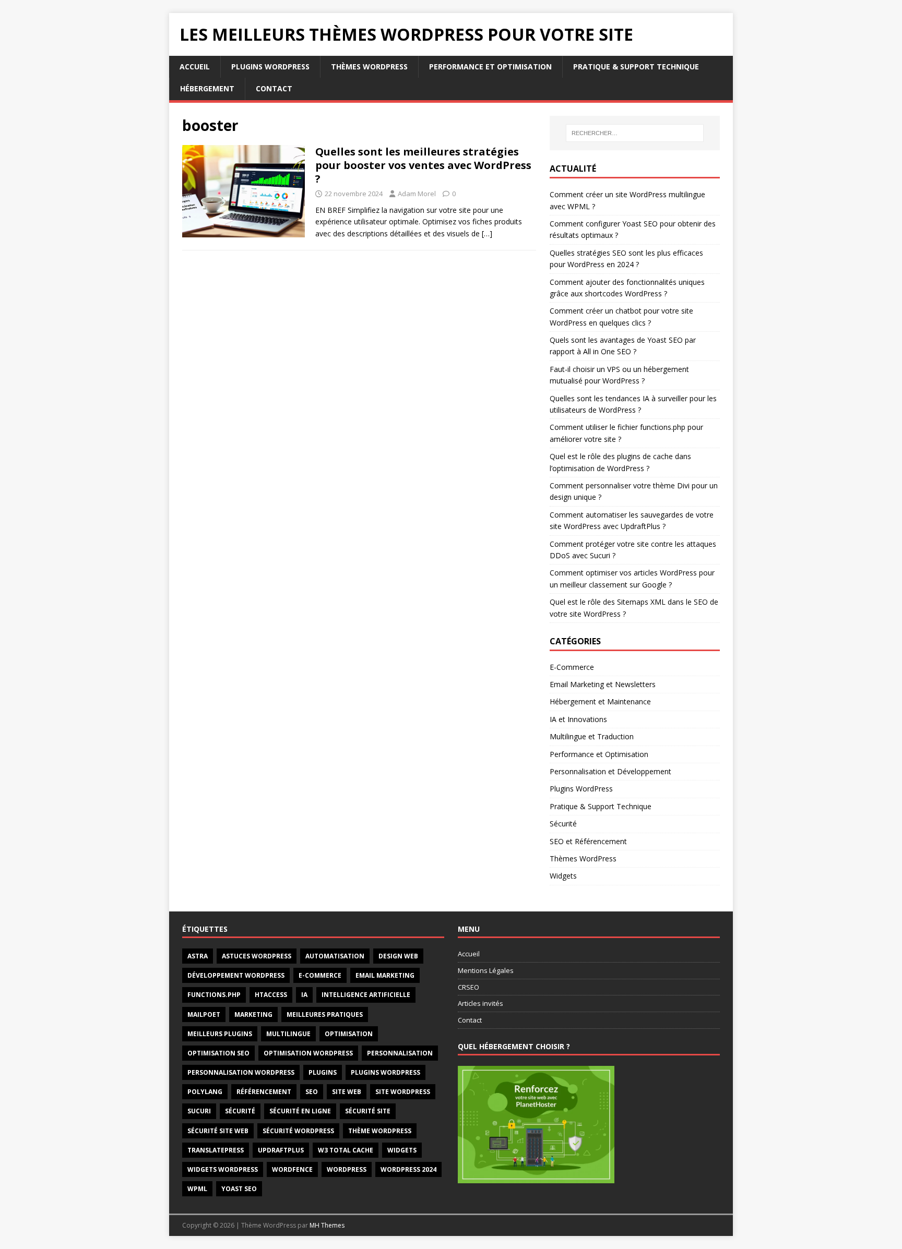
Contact (274, 88)
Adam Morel (417, 193)
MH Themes (327, 1225)
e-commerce (320, 975)
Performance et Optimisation (490, 66)
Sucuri (199, 1111)
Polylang (204, 1091)
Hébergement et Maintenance (600, 701)
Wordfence (292, 1169)
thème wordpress (379, 1130)
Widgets (563, 876)
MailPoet (203, 1014)
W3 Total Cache (345, 1150)
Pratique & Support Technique (636, 66)
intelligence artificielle (366, 994)
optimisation (349, 1033)
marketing (253, 1014)
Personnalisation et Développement (610, 771)
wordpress (346, 1169)
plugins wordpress (385, 1072)
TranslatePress (215, 1150)
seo (311, 1091)
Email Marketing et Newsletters (603, 684)
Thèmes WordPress (369, 66)
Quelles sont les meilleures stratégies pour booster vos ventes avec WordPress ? (423, 165)
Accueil (195, 66)
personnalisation (400, 1053)
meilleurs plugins (219, 1033)
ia (304, 994)
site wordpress (402, 1091)
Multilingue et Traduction (592, 736)
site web (346, 1091)
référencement (263, 1091)
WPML (197, 1188)
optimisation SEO (218, 1053)
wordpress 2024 (408, 1169)
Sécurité (563, 823)
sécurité (240, 1111)
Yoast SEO (239, 1188)
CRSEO (468, 987)
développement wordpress (235, 975)
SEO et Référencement (588, 841)
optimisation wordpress (308, 1053)
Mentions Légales (486, 970)
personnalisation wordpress (240, 1072)
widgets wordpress (222, 1169)
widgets (402, 1150)
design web (398, 956)
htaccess (271, 994)
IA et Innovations (578, 719)
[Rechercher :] (634, 133)
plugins (322, 1072)
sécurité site (367, 1111)
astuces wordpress (256, 956)
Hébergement (207, 88)
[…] (487, 233)
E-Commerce (572, 667)
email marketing (384, 975)
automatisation (334, 956)
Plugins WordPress (270, 66)
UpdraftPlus (281, 1150)
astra (197, 956)
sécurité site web (217, 1130)
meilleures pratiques (325, 1014)
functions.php (214, 994)
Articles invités (480, 1003)
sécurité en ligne (300, 1111)
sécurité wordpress (298, 1130)
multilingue (288, 1033)
